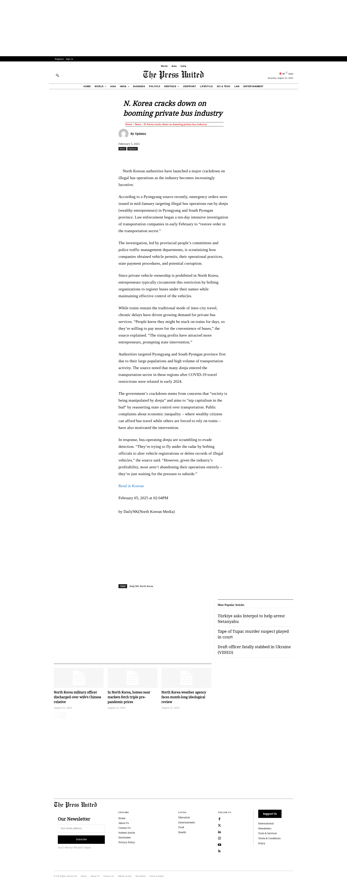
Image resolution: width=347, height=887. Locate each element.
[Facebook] (147, 157)
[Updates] (124, 134)
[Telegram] (221, 157)
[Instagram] (219, 838)
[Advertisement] (173, 28)
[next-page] (62, 715)
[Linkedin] (184, 157)
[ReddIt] (165, 157)
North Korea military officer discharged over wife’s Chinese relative (77, 697)
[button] (57, 75)
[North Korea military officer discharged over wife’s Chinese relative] (79, 678)
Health (182, 832)
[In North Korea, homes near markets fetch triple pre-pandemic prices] (132, 678)
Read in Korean (131, 486)
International (266, 823)
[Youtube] (219, 845)
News (138, 124)
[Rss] (219, 851)
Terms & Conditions (269, 838)
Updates (140, 134)
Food (181, 827)
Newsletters (264, 828)
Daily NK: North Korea (141, 586)
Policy (261, 843)
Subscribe (81, 839)
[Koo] (295, 157)
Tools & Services (267, 833)
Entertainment (186, 822)
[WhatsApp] (174, 157)
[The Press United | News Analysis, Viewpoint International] (173, 75)
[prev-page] (56, 715)
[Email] (202, 157)
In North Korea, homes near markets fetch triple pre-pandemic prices (129, 697)
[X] (156, 157)
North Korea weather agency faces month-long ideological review (183, 697)
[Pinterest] (193, 157)
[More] (304, 157)
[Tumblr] (211, 157)
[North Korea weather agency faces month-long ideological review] (186, 678)
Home (128, 124)
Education (184, 817)
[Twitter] (219, 825)
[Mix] (230, 157)
